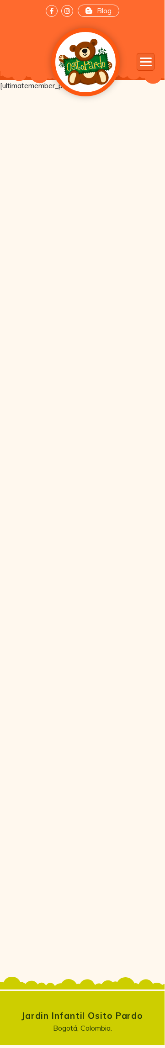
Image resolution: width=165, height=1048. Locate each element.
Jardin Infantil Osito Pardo (82, 1015)
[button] (145, 62)
